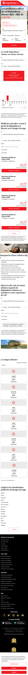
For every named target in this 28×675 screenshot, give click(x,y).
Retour (16, 38)
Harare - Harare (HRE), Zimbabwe (11, 35)
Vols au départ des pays (9, 631)
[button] (9, 25)
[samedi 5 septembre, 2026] (19, 98)
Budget (2, 143)
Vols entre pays (21, 628)
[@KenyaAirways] (9, 615)
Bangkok (3, 511)
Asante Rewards (4, 541)
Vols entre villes (8, 629)
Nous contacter (4, 595)
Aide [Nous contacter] (5, 598)
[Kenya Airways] (4, 615)
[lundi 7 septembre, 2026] (24, 97)
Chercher (14, 45)
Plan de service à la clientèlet (7, 585)
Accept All (14, 672)
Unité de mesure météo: (22, 362)
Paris (2, 518)
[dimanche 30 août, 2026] (5, 96)
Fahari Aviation (4, 548)
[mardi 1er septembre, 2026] (10, 98)
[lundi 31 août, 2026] (8, 98)
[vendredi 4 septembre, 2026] (17, 96)
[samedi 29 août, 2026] (3, 100)
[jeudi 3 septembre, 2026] (14, 97)
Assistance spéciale (5, 566)
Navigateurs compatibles (6, 581)
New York (3, 507)
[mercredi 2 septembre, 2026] (12, 98)
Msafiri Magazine (5, 550)
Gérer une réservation (5, 556)
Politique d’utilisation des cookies (8, 583)
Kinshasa (3, 497)
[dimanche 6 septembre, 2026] (21, 97)
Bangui (2, 509)
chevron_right (26, 76)
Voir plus (14, 529)
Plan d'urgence (4, 587)
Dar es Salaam (4, 504)
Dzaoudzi (3, 523)
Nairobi (3, 493)
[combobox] (14, 60)
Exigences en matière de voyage (8, 604)
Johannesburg (4, 502)
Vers (2, 63)
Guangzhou (4, 516)
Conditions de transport (6, 577)
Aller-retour (5, 22)
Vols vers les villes (13, 628)
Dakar (2, 520)
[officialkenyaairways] (13, 615)
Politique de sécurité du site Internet (8, 579)
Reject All (14, 668)
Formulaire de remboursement (7, 608)
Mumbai (3, 514)
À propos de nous (5, 539)
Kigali (2, 500)
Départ (4, 38)
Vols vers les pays (5, 628)
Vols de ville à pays (19, 631)
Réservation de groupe (6, 558)
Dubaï (2, 495)
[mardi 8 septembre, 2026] (26, 98)
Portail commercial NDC (6, 562)
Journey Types (4, 149)
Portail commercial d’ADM (6, 564)
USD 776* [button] (6, 17)
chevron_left (2, 76)
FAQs (2, 600)
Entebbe (3, 525)
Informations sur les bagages (7, 568)
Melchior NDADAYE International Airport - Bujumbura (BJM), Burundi (13, 30)
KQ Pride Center (4, 546)
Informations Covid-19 (6, 606)
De (3, 29)
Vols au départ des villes (17, 629)
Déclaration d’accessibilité (6, 589)
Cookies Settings (14, 664)
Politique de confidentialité (6, 575)
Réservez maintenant (14, 170)
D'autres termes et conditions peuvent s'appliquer (14, 240)
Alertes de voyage (4, 602)
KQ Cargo (3, 543)
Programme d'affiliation (6, 560)
